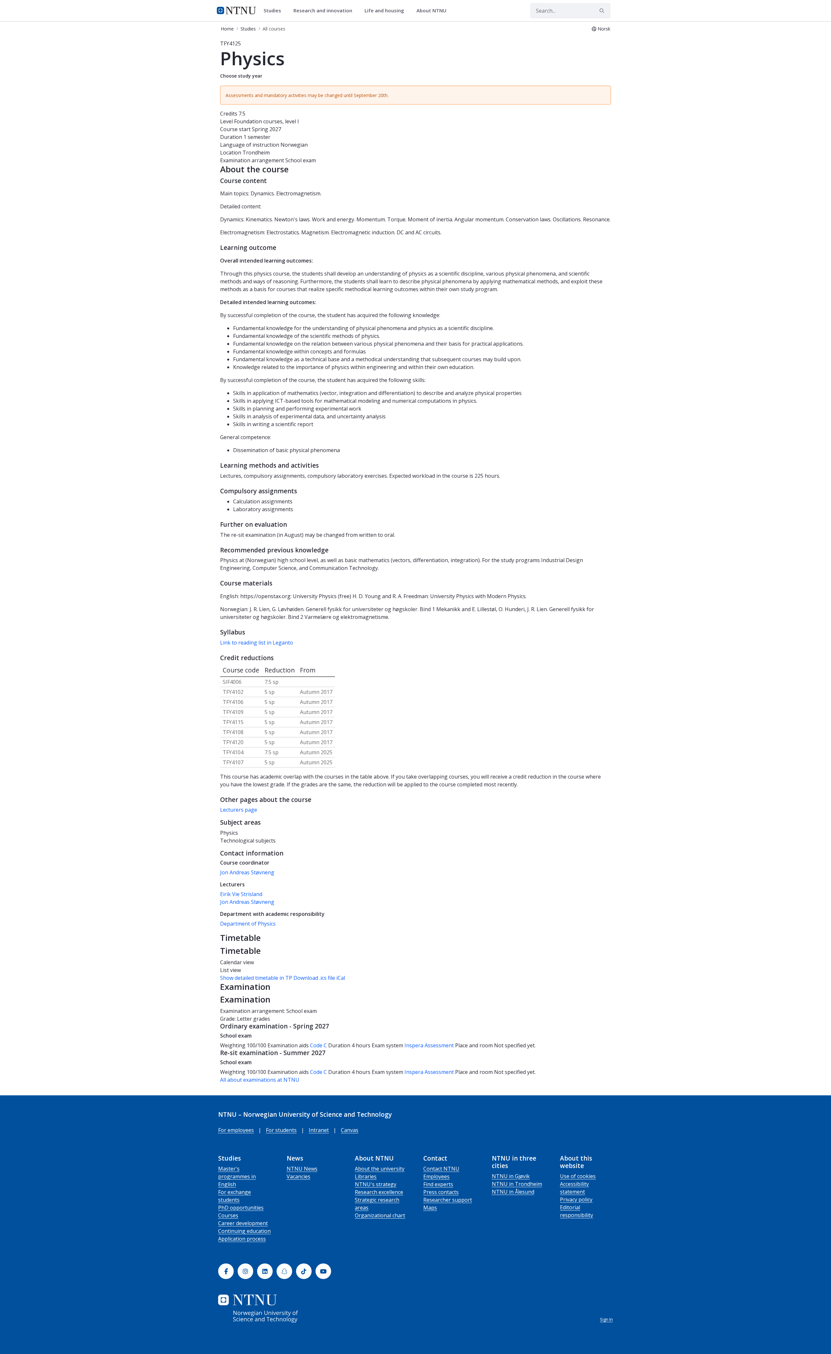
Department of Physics (248, 923)
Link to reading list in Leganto (256, 642)
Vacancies (298, 1176)
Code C (318, 1045)
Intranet (319, 1130)
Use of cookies (578, 1176)
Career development (243, 1223)
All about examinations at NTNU (259, 1079)
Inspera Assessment (429, 1045)
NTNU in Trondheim (517, 1184)
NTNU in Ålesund (513, 1191)
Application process (242, 1238)
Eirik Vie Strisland (241, 894)
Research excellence (379, 1192)
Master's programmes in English (237, 1176)
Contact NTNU (441, 1168)
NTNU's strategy (375, 1184)
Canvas (349, 1130)
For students (281, 1130)
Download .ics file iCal (319, 977)
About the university (379, 1168)
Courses (228, 1215)
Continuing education (244, 1231)
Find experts (438, 1184)
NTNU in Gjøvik (511, 1176)
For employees (236, 1130)
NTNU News (302, 1168)
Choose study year (241, 76)
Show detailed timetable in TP (256, 977)
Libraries (366, 1176)
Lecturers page (238, 809)
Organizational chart (380, 1215)
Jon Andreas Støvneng (247, 872)
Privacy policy (576, 1199)
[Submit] (603, 11)
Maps (430, 1207)
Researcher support (447, 1199)
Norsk (604, 29)
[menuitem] (274, 11)
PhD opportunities (241, 1207)
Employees (436, 1176)
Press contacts (441, 1192)
